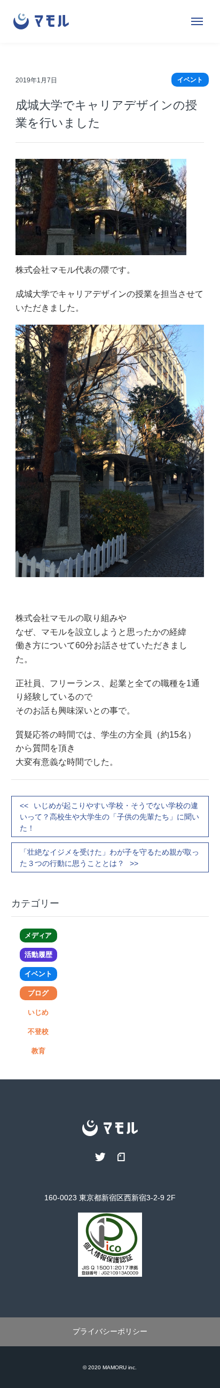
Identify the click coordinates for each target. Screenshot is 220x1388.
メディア (38, 935)
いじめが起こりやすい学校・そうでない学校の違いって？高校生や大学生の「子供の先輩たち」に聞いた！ (109, 816)
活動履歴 (38, 954)
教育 (38, 1051)
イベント (38, 974)
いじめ (38, 1012)
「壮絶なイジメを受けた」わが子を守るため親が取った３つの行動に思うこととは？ (109, 858)
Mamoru (115, 1367)
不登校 (38, 1031)
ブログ (38, 993)
